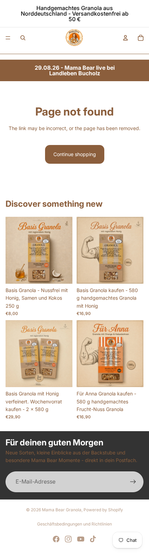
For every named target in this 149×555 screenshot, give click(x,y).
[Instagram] (68, 539)
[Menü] (8, 38)
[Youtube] (81, 539)
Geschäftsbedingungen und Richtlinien (74, 524)
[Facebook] (56, 539)
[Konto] (125, 37)
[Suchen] (22, 37)
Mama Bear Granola (61, 509)
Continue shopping (74, 154)
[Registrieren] (133, 482)
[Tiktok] (93, 539)
